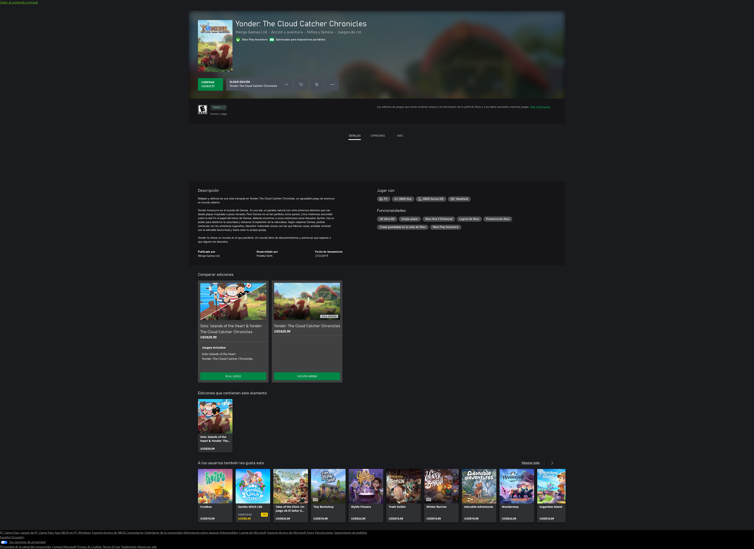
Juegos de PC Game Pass (37, 532)
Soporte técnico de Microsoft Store (290, 532)
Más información (540, 107)
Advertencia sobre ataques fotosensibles (210, 532)
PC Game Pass (9, 532)
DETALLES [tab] (355, 135)
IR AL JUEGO (233, 376)
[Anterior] (544, 463)
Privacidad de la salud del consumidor (25, 546)
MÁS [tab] (400, 135)
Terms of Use (111, 546)
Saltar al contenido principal (19, 2)
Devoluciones (324, 532)
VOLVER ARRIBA (307, 376)
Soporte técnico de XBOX (109, 532)
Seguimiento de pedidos (350, 532)
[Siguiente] (552, 463)
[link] (215, 425)
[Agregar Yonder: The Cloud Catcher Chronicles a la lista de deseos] (301, 84)
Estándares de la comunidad (164, 532)
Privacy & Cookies (89, 546)
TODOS (216, 107)
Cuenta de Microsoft (252, 532)
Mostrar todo (531, 462)
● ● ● (332, 84)
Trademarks (129, 546)
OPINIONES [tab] (378, 135)
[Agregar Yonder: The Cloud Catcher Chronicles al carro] (316, 84)
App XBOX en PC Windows (73, 532)
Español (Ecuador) (12, 537)
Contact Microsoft (64, 546)
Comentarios (135, 532)
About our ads (147, 546)
